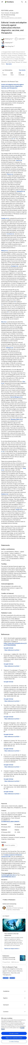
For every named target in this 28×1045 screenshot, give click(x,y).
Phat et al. (10, 174)
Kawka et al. (4, 494)
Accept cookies (14, 1033)
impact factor (6, 962)
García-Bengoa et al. (16, 397)
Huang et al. (14, 266)
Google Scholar (8, 648)
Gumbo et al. (5, 218)
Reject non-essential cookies (14, 1038)
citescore (15, 962)
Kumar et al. (19, 509)
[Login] (26, 2)
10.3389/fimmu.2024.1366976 (10, 821)
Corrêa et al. (10, 234)
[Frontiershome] (9, 2)
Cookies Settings (14, 1041)
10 (3, 451)
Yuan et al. (19, 160)
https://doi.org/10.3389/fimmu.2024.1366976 (11, 18)
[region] (14, 1030)
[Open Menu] (2, 2)
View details (22, 70)
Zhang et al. (9, 347)
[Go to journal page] (22, 958)
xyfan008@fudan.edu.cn (8, 876)
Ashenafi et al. (21, 191)
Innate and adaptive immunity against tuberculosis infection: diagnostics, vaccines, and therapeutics (12, 86)
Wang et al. (4, 250)
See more (9, 64)
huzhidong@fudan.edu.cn (9, 875)
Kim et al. (4, 322)
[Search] (22, 2)
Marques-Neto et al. (17, 419)
